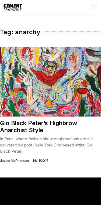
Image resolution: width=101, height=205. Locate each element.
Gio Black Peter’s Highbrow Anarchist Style (38, 126)
